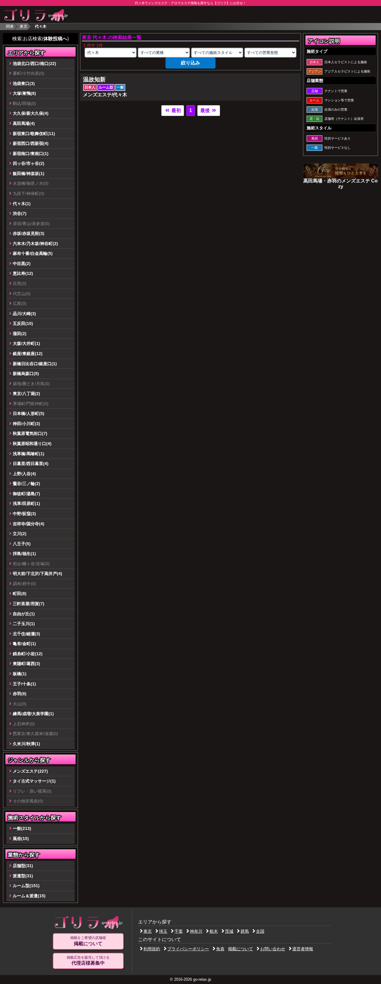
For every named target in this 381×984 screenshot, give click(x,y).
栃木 (214, 931)
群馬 (245, 931)
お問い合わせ (272, 948)
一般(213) (22, 828)
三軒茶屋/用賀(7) (28, 603)
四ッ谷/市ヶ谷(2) (28, 163)
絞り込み (190, 62)
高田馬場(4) (24, 123)
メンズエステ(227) (30, 771)
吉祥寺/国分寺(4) (28, 523)
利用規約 (151, 948)
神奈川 (196, 931)
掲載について (240, 948)
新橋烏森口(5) (26, 373)
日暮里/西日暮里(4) (31, 463)
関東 (10, 26)
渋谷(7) (19, 213)
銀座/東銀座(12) (28, 353)
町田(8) (19, 593)
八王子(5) (22, 543)
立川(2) (19, 533)
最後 (205, 110)
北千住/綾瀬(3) (26, 633)
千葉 (178, 931)
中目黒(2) (22, 263)
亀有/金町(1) (24, 643)
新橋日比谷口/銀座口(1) (35, 363)
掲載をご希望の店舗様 (88, 941)
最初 (175, 110)
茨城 (229, 931)
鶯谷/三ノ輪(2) (26, 483)
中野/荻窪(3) (24, 513)
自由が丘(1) (24, 613)
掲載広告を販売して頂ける (88, 960)
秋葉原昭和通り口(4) (32, 443)
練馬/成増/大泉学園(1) (33, 713)
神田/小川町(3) (26, 423)
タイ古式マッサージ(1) (34, 781)
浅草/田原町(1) (26, 503)
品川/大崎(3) (24, 313)
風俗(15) (21, 838)
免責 (220, 948)
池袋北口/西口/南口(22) (34, 63)
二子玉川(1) (24, 623)
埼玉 (163, 931)
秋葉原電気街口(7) (30, 433)
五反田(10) (23, 323)
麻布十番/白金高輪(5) (33, 253)
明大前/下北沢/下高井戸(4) (37, 573)
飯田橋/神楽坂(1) (28, 173)
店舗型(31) (23, 865)
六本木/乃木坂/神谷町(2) (35, 243)
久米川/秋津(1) (26, 743)
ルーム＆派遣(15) (29, 895)
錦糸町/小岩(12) (28, 653)
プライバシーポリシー (188, 948)
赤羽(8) (19, 693)
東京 (23, 26)
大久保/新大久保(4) (31, 113)
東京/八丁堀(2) (26, 393)
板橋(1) (19, 673)
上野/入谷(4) (24, 473)
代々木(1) (22, 203)
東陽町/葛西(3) (26, 663)
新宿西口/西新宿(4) (31, 143)
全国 (260, 931)
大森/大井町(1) (26, 343)
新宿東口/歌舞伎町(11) (34, 133)
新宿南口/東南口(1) (31, 153)
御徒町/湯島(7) (26, 493)
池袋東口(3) (24, 83)
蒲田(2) (19, 333)
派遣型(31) (23, 875)
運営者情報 (302, 948)
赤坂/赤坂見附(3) (28, 233)
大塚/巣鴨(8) (24, 93)
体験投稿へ (55, 38)
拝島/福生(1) (24, 553)
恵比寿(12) (23, 273)
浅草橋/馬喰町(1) (28, 453)
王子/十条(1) (24, 683)
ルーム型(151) (26, 885)
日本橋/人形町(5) (28, 413)
